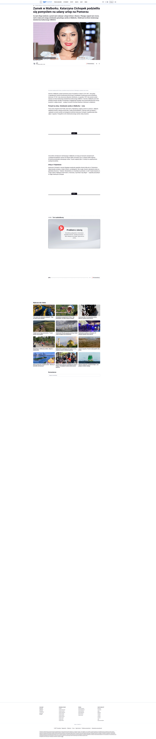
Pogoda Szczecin (62, 716)
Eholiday (40, 714)
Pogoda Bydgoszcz (81, 709)
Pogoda (60, 708)
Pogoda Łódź (61, 719)
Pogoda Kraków (61, 713)
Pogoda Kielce (61, 720)
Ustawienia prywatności (96, 728)
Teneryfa (99, 715)
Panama (99, 717)
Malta (99, 711)
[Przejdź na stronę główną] (41, 2)
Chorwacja (99, 709)
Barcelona (99, 708)
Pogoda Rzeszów (81, 711)
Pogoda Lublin (61, 717)
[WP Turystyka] (48, 2)
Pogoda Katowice (81, 708)
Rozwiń (73, 133)
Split (98, 719)
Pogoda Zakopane (62, 712)
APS (37, 63)
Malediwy (99, 712)
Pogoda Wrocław (62, 711)
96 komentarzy (91, 63)
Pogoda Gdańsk (61, 715)
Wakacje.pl (41, 709)
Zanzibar (99, 716)
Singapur (99, 713)
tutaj (62, 736)
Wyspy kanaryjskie (101, 720)
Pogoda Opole (80, 715)
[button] (106, 2)
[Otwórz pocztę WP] (103, 2)
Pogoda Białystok (81, 712)
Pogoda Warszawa (62, 709)
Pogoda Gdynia (80, 713)
